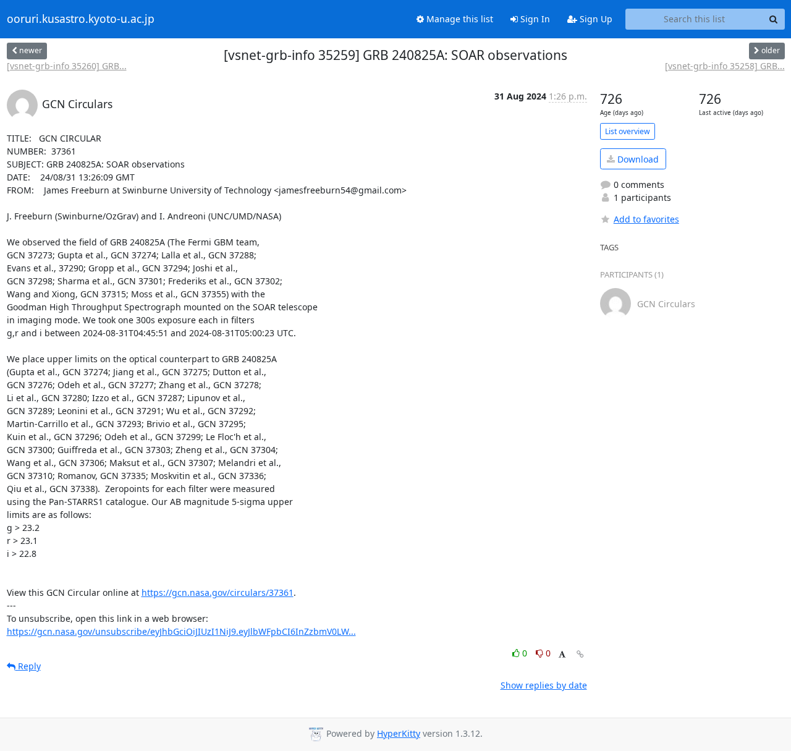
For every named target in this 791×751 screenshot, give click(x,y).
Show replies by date (544, 685)
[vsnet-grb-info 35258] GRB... (725, 66)
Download (637, 159)
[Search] (774, 19)
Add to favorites (646, 219)
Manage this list (458, 19)
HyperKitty (398, 733)
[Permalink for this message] (580, 654)
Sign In (534, 19)
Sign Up (594, 19)
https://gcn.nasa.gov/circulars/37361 (218, 592)
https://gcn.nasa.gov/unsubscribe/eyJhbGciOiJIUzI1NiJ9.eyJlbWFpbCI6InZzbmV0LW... (181, 631)
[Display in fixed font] (562, 655)
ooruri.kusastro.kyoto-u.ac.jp (80, 19)
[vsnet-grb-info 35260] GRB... (67, 66)
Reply (28, 666)
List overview (627, 131)
